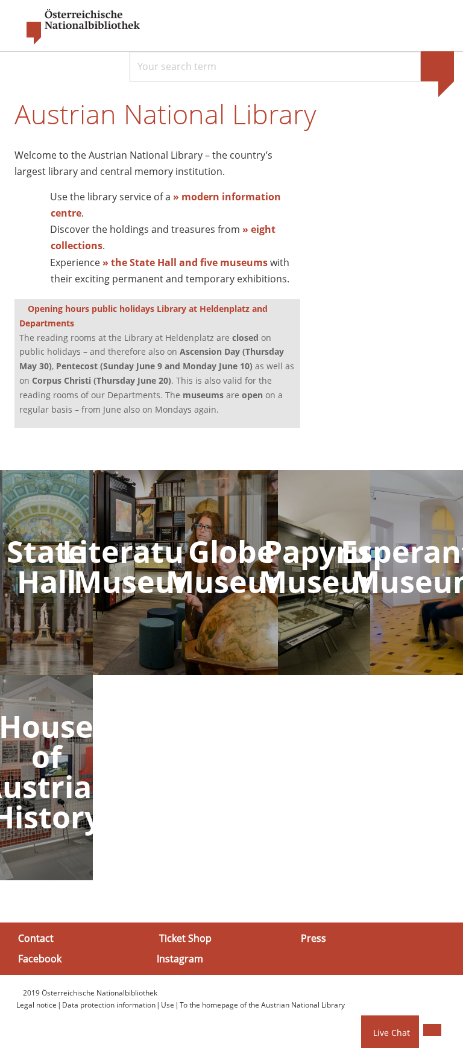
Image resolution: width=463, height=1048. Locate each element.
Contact (36, 938)
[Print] (432, 1030)
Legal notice (36, 1005)
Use (167, 1005)
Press (313, 938)
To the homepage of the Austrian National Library (262, 1005)
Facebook (39, 958)
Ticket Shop (185, 938)
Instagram (180, 958)
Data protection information (109, 1005)
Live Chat (391, 1032)
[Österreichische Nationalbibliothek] (77, 27)
